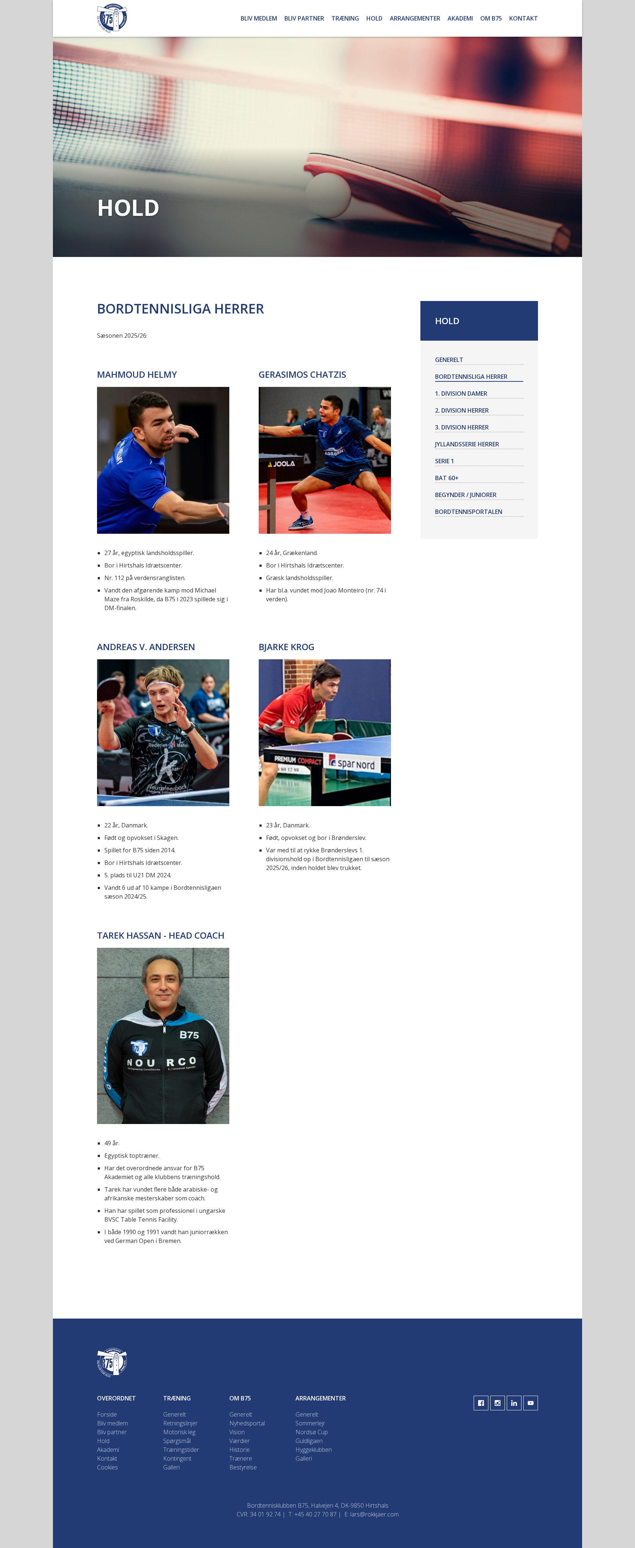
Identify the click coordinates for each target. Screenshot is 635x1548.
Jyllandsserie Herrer (467, 444)
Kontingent (177, 1458)
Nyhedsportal (247, 1423)
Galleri (171, 1467)
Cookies (107, 1467)
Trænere (240, 1458)
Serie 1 (444, 461)
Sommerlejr (310, 1423)
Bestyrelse (243, 1467)
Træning (345, 18)
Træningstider (181, 1450)
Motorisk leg (179, 1432)
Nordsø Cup (311, 1432)
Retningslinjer (180, 1423)
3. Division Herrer (462, 427)
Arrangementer (415, 18)
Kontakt (523, 18)
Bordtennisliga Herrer (471, 377)
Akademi (460, 18)
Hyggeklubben (313, 1450)
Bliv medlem (259, 18)
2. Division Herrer (462, 410)
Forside (107, 1414)
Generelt (449, 360)
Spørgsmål (177, 1441)
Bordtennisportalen (468, 512)
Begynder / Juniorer (465, 495)
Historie (239, 1450)
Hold (374, 18)
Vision (237, 1432)
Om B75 (491, 18)
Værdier (239, 1441)
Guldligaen (309, 1441)
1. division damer (461, 393)
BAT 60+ (447, 478)
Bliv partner (304, 18)
